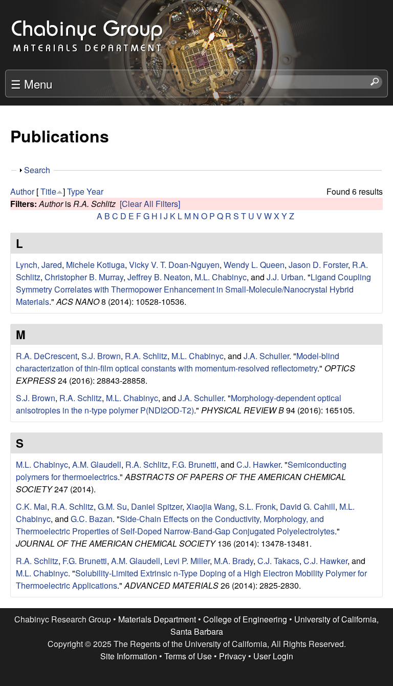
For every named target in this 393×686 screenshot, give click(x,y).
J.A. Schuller (266, 356)
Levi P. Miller (187, 561)
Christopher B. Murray (84, 277)
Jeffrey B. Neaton (158, 277)
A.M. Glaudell (96, 464)
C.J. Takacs (278, 561)
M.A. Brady (233, 561)
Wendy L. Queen (254, 265)
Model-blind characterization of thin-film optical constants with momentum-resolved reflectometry (177, 362)
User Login (273, 656)
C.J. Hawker (258, 464)
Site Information (128, 656)
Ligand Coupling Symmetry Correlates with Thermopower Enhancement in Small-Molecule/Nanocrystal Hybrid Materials (193, 289)
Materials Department (157, 619)
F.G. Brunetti (194, 464)
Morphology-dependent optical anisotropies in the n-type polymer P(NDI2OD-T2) (178, 404)
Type (75, 191)
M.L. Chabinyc (220, 277)
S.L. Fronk (257, 506)
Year (94, 191)
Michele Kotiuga (95, 265)
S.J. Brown (101, 356)
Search (37, 170)
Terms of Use (188, 656)
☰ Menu (31, 83)
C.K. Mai (31, 506)
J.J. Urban (285, 277)
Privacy (232, 656)
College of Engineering (245, 619)
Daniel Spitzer (156, 506)
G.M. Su (112, 506)
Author (22, 191)
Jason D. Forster (318, 265)
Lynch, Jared (39, 265)
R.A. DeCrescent (46, 356)
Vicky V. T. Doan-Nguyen (174, 265)
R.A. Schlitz (146, 356)
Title (48, 191)
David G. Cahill (307, 506)
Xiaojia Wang (210, 506)
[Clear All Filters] (150, 204)
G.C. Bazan (92, 519)
